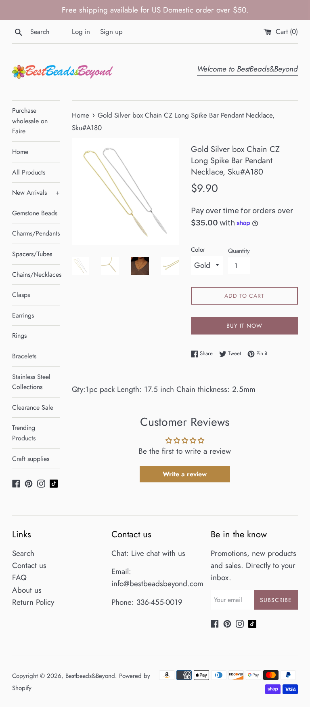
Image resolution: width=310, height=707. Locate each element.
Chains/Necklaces (36, 274)
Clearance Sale (32, 407)
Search (23, 553)
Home (20, 151)
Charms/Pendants (36, 233)
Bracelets (24, 356)
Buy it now (244, 326)
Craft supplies (30, 458)
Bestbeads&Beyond (90, 675)
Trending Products (24, 433)
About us (27, 590)
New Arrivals (36, 192)
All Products (28, 172)
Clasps (21, 294)
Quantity (239, 250)
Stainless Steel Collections (31, 382)
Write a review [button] (185, 474)
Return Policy (33, 602)
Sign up (111, 31)
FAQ (19, 577)
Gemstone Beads (34, 213)
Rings (19, 335)
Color (198, 249)
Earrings (23, 315)
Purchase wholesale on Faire (30, 121)
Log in (81, 31)
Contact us (29, 565)
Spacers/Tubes (32, 254)
